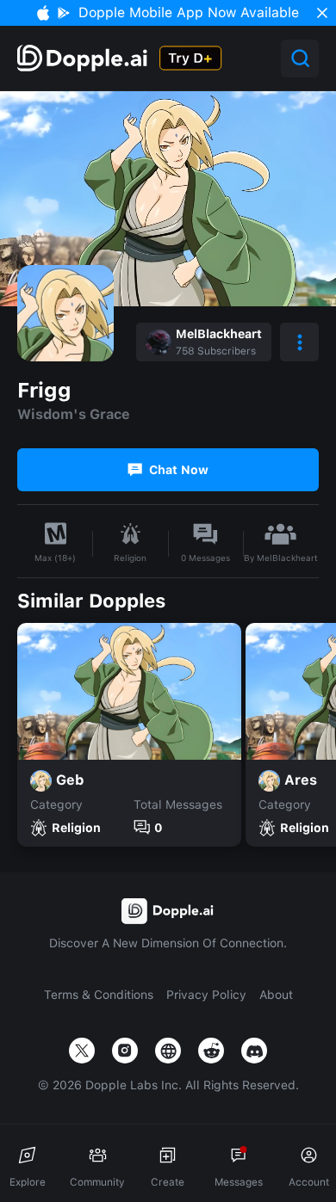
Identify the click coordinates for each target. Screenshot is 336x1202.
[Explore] (84, 58)
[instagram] (125, 1050)
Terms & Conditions (98, 995)
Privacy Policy (206, 995)
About (276, 995)
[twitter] (82, 1050)
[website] (168, 1050)
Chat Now (178, 470)
